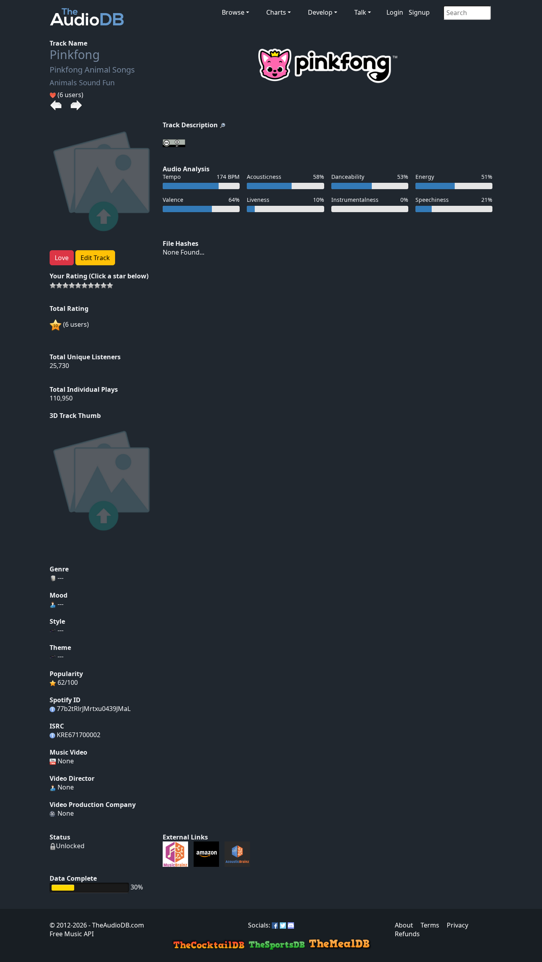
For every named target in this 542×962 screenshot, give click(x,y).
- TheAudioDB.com (115, 925)
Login (394, 12)
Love (62, 257)
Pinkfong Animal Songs (92, 69)
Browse (233, 12)
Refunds (407, 933)
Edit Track (95, 257)
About (404, 925)
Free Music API (72, 933)
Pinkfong (75, 54)
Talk (360, 12)
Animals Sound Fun (82, 82)
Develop (320, 12)
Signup (419, 12)
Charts (276, 12)
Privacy (457, 925)
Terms (430, 925)
